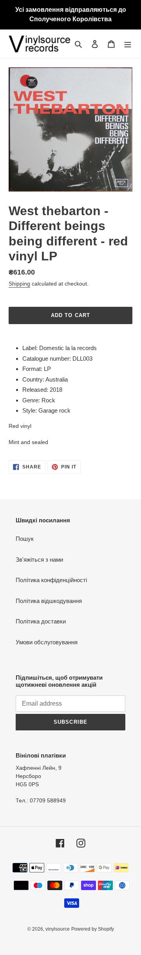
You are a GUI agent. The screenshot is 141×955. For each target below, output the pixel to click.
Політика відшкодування (49, 600)
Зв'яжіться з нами (39, 559)
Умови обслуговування (47, 642)
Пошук (25, 538)
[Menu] (127, 43)
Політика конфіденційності (51, 580)
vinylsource (57, 929)
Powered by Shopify (92, 929)
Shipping (19, 283)
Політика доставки (41, 621)
